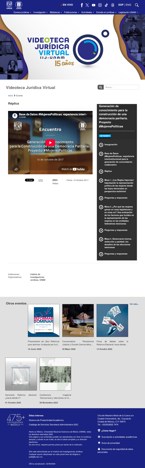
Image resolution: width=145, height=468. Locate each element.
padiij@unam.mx (35, 456)
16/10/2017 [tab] (105, 135)
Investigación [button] (39, 12)
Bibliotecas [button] (55, 12)
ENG (128, 4)
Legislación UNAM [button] (128, 12)
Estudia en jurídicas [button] (105, 12)
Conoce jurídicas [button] (22, 12)
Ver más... (134, 304)
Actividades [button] (87, 12)
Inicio (10, 95)
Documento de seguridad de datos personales (115, 450)
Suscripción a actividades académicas (119, 436)
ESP (120, 5)
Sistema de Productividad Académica (46, 420)
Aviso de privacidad (111, 442)
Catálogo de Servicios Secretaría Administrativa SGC (53, 424)
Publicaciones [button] (71, 12)
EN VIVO (68, 5)
